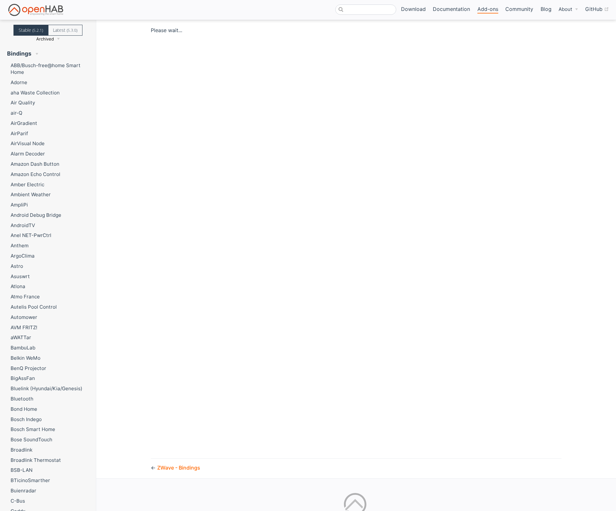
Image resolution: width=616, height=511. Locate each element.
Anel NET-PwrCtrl (31, 235)
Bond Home (24, 409)
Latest (65, 30)
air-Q (16, 113)
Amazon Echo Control (35, 174)
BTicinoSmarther (30, 480)
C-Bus (18, 501)
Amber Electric (27, 184)
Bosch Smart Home (33, 429)
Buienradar (23, 491)
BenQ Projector (28, 368)
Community (519, 9)
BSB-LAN (21, 470)
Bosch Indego (26, 419)
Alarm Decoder (28, 154)
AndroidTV (23, 225)
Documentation (451, 9)
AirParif (19, 133)
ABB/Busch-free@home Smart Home (46, 68)
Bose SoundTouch (31, 439)
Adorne (19, 82)
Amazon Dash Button (35, 164)
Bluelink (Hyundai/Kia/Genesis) (46, 388)
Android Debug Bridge (36, 215)
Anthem (20, 245)
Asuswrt (20, 276)
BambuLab (23, 348)
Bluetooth (22, 399)
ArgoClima (23, 256)
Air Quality (23, 103)
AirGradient (24, 123)
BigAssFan (23, 378)
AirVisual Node (28, 143)
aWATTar (21, 337)
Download (413, 9)
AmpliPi (19, 205)
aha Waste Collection (35, 93)
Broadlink (21, 450)
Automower (24, 317)
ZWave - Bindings (178, 467)
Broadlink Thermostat (36, 460)
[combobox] (365, 9)
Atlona (18, 286)
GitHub (597, 8)
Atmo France (25, 297)
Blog (546, 9)
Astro (17, 266)
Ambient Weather (31, 194)
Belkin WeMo (25, 358)
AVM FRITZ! (24, 327)
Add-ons (487, 9)
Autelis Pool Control (34, 307)
